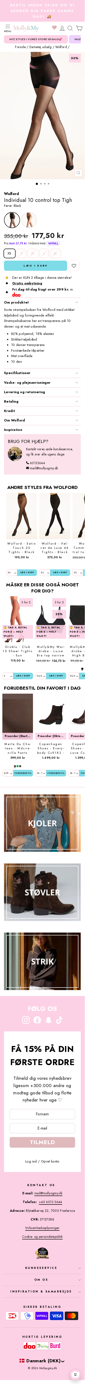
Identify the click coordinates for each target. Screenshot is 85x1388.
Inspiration (13, 429)
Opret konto (50, 1161)
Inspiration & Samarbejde (41, 1291)
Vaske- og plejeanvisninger (27, 382)
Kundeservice (41, 1268)
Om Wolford (14, 420)
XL (55, 253)
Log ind (31, 1161)
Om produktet (16, 302)
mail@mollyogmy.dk (44, 468)
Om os (41, 1280)
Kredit (9, 410)
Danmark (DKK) (43, 1360)
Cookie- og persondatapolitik (42, 1236)
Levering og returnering (24, 392)
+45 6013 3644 (50, 1202)
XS (10, 253)
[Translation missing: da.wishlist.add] (74, 266)
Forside (20, 47)
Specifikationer (17, 373)
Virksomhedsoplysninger (42, 1227)
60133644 (37, 463)
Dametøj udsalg (40, 47)
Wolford (61, 47)
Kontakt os (41, 1185)
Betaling (11, 401)
